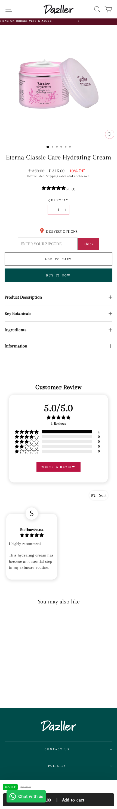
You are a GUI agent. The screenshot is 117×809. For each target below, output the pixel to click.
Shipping (52, 176)
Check (88, 244)
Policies (57, 766)
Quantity (58, 200)
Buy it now (58, 275)
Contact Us (57, 749)
